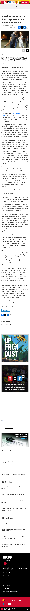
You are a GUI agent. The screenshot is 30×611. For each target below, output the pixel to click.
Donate (25, 2)
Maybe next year (5, 456)
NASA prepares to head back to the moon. (12, 523)
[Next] (27, 50)
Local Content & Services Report (10, 591)
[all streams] (28, 609)
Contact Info (6, 588)
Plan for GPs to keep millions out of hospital (12, 494)
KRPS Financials (6, 582)
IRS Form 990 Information (9, 579)
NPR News (5, 310)
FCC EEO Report (6, 585)
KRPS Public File (6, 572)
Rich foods (4, 468)
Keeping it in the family (7, 462)
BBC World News (6, 482)
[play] (2, 609)
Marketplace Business (8, 451)
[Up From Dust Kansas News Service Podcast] (15, 348)
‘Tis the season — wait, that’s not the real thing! (13, 474)
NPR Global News (7, 518)
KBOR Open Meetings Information (10, 575)
